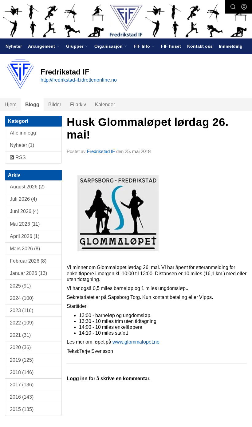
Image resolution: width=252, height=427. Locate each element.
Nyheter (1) (22, 145)
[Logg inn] (244, 6)
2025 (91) (20, 285)
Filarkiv (78, 104)
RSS (20, 157)
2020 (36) (20, 347)
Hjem (10, 104)
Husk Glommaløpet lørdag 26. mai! (147, 128)
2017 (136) (21, 384)
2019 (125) (21, 360)
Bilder (54, 104)
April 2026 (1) (24, 236)
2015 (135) (21, 409)
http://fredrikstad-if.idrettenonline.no (79, 80)
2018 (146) (21, 372)
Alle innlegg (23, 132)
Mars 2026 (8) (25, 248)
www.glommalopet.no (135, 341)
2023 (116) (21, 310)
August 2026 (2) (27, 186)
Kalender (105, 104)
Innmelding (230, 46)
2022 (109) (21, 322)
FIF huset (171, 46)
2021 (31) (20, 335)
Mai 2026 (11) (25, 224)
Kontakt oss (200, 46)
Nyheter (14, 46)
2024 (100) (21, 298)
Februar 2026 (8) (28, 261)
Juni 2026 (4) (24, 211)
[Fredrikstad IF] (126, 20)
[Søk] (232, 6)
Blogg (32, 104)
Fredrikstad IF (101, 151)
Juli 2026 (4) (23, 199)
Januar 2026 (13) (28, 273)
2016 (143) (21, 397)
